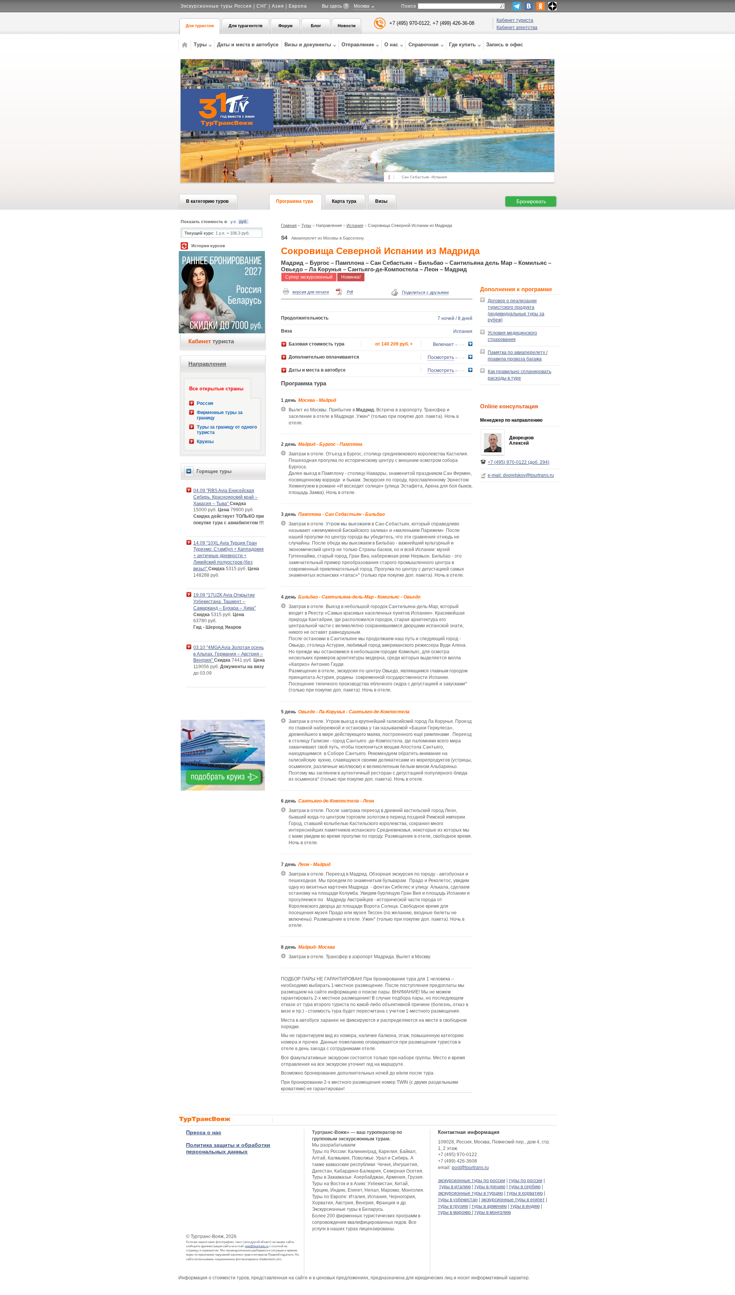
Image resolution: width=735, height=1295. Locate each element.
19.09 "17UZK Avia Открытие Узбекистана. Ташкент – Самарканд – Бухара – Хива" (224, 601)
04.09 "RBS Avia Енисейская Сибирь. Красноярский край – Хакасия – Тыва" (225, 497)
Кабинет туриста (515, 20)
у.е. (233, 221)
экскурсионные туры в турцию (470, 1193)
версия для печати (310, 292)
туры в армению (489, 1206)
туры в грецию (489, 1186)
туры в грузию (453, 1206)
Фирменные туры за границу (220, 415)
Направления (207, 363)
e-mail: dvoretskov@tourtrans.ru (521, 475)
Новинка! (351, 277)
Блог (316, 25)
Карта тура (344, 201)
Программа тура (294, 201)
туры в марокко (455, 1212)
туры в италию (455, 1186)
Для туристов (200, 25)
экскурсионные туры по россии (471, 1180)
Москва (361, 6)
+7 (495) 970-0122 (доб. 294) (518, 462)
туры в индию (525, 1206)
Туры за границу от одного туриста (227, 429)
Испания (354, 225)
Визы (381, 201)
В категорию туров (207, 201)
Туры (306, 225)
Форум (285, 25)
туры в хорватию (524, 1193)
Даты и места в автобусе (247, 44)
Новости (347, 25)
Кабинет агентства (517, 27)
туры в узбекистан (458, 1199)
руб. (243, 221)
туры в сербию (525, 1186)
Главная (289, 225)
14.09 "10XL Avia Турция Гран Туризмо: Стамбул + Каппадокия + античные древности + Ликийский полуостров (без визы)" (228, 555)
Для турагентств (246, 25)
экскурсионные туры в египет (513, 1199)
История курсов (208, 245)
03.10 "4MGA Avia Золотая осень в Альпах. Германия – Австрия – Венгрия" (228, 654)
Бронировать (531, 201)
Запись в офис (504, 44)
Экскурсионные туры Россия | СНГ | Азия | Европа (243, 6)
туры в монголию (492, 1212)
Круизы (205, 441)
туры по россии (525, 1180)
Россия (205, 403)
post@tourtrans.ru (256, 1246)
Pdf (350, 292)
